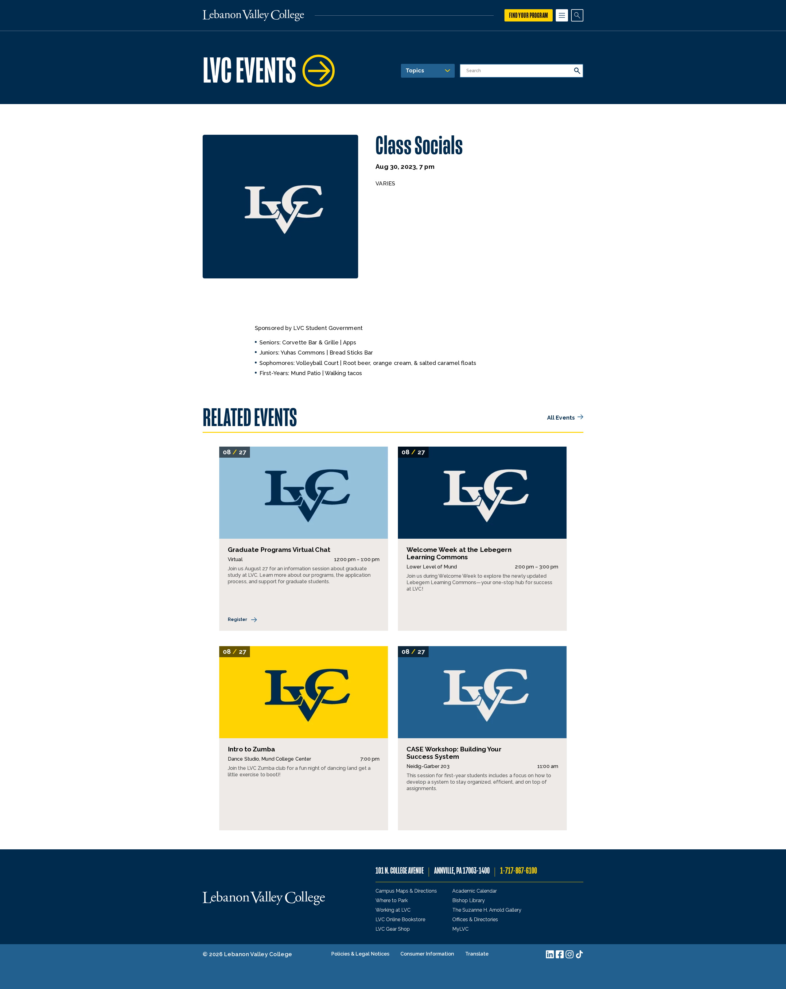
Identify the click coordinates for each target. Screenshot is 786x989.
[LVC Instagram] (570, 954)
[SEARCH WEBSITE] (577, 15)
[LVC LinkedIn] (550, 954)
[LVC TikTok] (579, 954)
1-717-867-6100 (518, 870)
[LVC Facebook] (560, 954)
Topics (415, 70)
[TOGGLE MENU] (562, 15)
